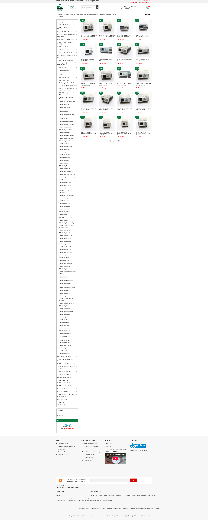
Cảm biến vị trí (61, 405)
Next (120, 141)
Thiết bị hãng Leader (64, 143)
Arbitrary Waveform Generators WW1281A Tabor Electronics (88, 133)
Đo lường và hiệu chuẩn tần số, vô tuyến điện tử (90, 14)
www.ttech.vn (64, 500)
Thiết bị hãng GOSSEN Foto (65, 374)
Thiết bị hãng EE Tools (65, 127)
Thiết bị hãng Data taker (65, 333)
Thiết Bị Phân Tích (62, 402)
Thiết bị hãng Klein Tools (65, 141)
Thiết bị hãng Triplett (64, 200)
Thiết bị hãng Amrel (64, 269)
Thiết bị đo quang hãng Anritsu (67, 101)
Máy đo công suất (64, 77)
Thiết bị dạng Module (64, 70)
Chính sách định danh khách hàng (91, 452)
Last (124, 141)
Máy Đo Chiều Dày (62, 391)
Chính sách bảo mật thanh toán (90, 446)
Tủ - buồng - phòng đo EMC (66, 83)
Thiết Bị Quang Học (62, 380)
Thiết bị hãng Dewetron (65, 308)
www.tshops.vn (80, 500)
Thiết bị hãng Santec (64, 314)
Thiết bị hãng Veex (64, 322)
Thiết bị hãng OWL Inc (65, 152)
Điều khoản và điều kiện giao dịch (66, 446)
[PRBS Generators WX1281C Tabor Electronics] (143, 51)
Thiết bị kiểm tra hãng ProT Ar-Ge (67, 98)
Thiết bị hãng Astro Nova (65, 330)
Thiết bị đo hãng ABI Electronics (64, 191)
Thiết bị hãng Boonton (65, 241)
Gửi (133, 480)
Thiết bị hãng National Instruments (65, 284)
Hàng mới (61, 415)
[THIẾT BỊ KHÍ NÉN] (67, 424)
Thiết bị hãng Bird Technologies (67, 223)
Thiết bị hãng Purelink (64, 166)
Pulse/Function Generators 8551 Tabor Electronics (124, 36)
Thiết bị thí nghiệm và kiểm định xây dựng (66, 367)
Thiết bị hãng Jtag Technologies (67, 233)
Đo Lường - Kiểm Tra (69, 14)
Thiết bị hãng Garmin (64, 296)
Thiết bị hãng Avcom (64, 118)
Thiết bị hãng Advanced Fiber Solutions (66, 115)
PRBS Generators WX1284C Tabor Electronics (124, 60)
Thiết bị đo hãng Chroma (65, 198)
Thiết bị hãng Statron (64, 306)
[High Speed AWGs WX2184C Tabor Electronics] (124, 75)
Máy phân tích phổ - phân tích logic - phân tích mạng (67, 89)
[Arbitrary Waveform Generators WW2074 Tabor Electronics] (106, 123)
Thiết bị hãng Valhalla (64, 230)
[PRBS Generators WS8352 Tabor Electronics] (88, 75)
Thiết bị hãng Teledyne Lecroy (67, 177)
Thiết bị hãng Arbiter (64, 290)
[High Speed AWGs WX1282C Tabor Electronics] (124, 99)
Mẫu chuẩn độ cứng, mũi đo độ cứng (66, 56)
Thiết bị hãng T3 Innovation (66, 171)
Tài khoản (126, 8)
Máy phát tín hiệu (64, 80)
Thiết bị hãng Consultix (65, 328)
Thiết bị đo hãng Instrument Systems (66, 93)
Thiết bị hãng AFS (63, 214)
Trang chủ (59, 14)
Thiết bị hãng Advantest (65, 249)
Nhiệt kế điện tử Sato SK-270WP (83, 516)
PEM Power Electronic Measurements (64, 337)
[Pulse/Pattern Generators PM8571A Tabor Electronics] (88, 51)
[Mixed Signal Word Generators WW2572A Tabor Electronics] (106, 26)
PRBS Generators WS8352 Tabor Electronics (88, 84)
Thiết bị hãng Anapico (64, 244)
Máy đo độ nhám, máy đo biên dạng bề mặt (66, 35)
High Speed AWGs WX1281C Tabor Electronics (143, 108)
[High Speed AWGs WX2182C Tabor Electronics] (143, 75)
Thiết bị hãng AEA (63, 111)
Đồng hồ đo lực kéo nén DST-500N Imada (63, 516)
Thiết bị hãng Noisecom (65, 238)
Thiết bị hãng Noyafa (64, 353)
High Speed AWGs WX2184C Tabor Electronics (124, 84)
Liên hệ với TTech (62, 452)
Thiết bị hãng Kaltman (65, 266)
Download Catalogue (63, 454)
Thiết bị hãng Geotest (64, 293)
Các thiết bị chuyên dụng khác (67, 85)
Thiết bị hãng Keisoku (64, 163)
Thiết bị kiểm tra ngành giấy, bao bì (65, 360)
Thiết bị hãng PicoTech (65, 182)
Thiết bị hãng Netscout (65, 149)
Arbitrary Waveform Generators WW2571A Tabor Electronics (143, 133)
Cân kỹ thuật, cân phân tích (65, 31)
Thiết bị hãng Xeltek (64, 209)
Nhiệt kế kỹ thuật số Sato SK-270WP (117, 516)
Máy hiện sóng (63, 67)
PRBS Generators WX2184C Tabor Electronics (106, 60)
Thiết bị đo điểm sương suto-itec (110, 508)
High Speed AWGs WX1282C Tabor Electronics (124, 108)
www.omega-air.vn (98, 500)
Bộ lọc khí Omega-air (67, 508)
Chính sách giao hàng (87, 457)
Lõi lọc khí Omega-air (79, 508)
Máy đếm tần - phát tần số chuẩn (66, 73)
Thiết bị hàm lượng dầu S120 (93, 508)
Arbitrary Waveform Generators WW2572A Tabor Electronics (124, 133)
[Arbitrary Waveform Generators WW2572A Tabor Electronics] (124, 123)
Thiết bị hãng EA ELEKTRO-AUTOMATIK (66, 299)
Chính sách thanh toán (88, 454)
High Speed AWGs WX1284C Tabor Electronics (106, 108)
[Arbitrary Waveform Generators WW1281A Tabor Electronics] (88, 123)
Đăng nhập (109, 443)
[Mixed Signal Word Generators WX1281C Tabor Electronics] (88, 26)
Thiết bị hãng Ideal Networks (66, 135)
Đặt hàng (85, 39)
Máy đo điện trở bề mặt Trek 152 (145, 508)
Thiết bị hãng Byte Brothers (66, 121)
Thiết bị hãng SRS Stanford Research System (66, 226)
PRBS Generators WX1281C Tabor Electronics (143, 60)
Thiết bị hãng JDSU (64, 188)
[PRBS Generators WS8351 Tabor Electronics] (106, 75)
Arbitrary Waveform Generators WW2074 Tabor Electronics (106, 133)
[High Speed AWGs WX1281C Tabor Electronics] (143, 99)
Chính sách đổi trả (86, 460)
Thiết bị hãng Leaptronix (65, 146)
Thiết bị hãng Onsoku (64, 104)
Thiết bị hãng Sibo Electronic (66, 303)
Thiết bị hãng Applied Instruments (64, 108)
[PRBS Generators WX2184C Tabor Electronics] (106, 51)
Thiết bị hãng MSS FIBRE (65, 235)
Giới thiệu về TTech (63, 443)
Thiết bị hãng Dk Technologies (67, 124)
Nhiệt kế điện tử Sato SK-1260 (100, 516)
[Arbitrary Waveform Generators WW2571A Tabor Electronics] (143, 123)
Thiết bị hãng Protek (64, 157)
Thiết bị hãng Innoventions (66, 138)
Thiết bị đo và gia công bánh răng (65, 28)
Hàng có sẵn (62, 413)
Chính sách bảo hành (87, 463)
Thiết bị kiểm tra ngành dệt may (66, 364)
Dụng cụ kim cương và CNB (65, 39)
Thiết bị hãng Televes (64, 179)
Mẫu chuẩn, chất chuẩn (64, 356)
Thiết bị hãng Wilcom (64, 206)
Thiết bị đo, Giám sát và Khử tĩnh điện (65, 43)
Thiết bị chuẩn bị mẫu (63, 49)
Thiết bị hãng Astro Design (66, 252)
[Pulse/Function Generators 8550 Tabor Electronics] (143, 26)
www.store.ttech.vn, (72, 500)
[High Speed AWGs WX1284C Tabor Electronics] (106, 99)
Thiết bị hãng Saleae (64, 168)
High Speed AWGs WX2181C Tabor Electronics (88, 108)
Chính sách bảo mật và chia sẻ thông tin (116, 449)
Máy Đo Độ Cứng (62, 388)
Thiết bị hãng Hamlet (64, 132)
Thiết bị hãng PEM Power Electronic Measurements (65, 341)
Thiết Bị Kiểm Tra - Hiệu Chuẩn (65, 386)
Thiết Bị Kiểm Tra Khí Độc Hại (65, 60)
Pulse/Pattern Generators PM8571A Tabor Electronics (88, 60)
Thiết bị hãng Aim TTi (64, 203)
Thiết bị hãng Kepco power (66, 280)
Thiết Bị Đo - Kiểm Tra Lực (64, 383)
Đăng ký (133, 7)
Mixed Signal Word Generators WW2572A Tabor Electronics (107, 36)
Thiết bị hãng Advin (64, 325)
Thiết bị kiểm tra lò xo (63, 24)
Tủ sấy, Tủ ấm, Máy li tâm (64, 52)
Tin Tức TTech (61, 449)
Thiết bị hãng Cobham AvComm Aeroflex (67, 272)
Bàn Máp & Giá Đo (62, 399)
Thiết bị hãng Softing (64, 350)
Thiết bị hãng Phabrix (64, 154)
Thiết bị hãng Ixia (63, 220)
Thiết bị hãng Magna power (66, 311)
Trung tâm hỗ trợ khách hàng (89, 443)
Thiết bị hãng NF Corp (65, 257)
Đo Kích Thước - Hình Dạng (64, 377)
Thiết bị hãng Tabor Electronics (67, 174)
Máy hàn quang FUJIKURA (66, 217)
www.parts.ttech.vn (107, 500)
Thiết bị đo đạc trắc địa (64, 371)
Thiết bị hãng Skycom (64, 317)
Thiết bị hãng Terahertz (65, 185)
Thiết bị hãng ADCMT (64, 211)
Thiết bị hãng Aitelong (64, 319)
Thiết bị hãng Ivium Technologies (64, 276)
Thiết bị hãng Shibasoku (65, 263)
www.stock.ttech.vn (89, 500)
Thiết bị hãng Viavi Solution (66, 129)
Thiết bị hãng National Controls (67, 287)
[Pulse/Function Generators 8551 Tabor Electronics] (124, 26)
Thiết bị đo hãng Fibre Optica (66, 195)
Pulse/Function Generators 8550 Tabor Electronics (143, 36)
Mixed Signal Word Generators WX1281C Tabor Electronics (89, 36)
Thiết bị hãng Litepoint (65, 255)
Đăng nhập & (127, 7)
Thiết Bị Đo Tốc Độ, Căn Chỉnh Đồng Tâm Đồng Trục (65, 395)
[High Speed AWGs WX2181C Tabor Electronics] (88, 99)
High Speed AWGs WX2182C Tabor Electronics (143, 84)
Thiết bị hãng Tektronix (65, 345)
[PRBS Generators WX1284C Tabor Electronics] (124, 51)
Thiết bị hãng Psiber (64, 160)
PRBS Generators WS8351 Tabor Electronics (106, 84)
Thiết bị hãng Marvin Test (65, 246)
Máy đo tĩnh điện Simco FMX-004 (128, 508)
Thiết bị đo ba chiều (62, 47)
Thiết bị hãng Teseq (64, 260)
